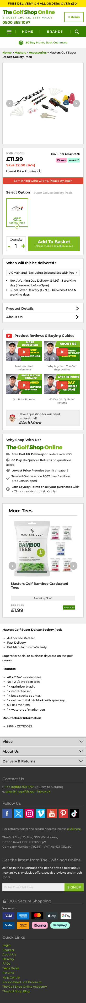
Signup (74, 887)
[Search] (77, 31)
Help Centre (11, 977)
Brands (55, 31)
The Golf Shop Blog (16, 991)
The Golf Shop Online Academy (24, 986)
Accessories (38, 52)
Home (27, 31)
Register (8, 950)
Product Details (19, 308)
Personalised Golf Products (21, 982)
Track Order (10, 968)
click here (74, 829)
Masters (20, 52)
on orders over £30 (41, 454)
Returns (8, 972)
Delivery (8, 959)
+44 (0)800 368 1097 (19, 787)
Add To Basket (54, 241)
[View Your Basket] (74, 17)
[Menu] (9, 31)
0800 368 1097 (16, 22)
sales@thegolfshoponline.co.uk (27, 791)
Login (6, 945)
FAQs (6, 963)
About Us (14, 317)
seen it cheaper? (39, 470)
